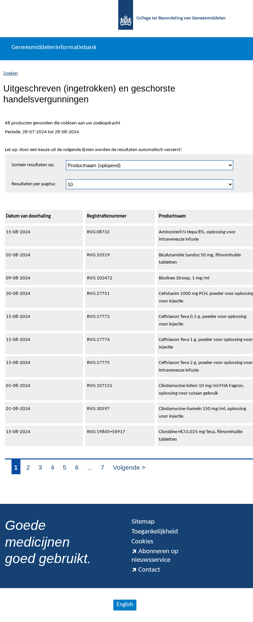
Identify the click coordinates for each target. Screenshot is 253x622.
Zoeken (10, 73)
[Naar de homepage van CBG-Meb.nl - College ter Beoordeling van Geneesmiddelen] (125, 18)
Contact (149, 569)
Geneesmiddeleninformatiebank (54, 47)
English (125, 605)
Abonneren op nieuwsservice (154, 555)
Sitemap (143, 521)
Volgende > (129, 467)
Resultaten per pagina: (34, 184)
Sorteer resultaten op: (33, 165)
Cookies (142, 541)
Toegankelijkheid (154, 531)
